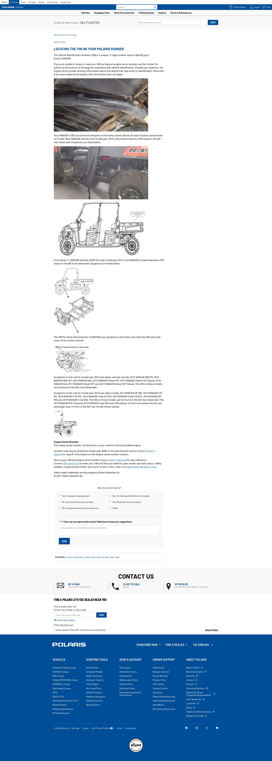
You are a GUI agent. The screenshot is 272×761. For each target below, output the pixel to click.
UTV (103, 557)
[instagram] (197, 728)
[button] (83, 585)
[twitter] (207, 728)
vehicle (70, 557)
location (94, 557)
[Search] (154, 7)
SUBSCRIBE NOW (147, 644)
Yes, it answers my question (76, 495)
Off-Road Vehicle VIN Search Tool (138, 466)
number (87, 557)
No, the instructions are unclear (78, 502)
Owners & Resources (181, 12)
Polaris (4, 2)
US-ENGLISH (201, 644)
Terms (119, 728)
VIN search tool (71, 463)
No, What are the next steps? (126, 502)
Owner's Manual (117, 460)
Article (73, 35)
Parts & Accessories (124, 12)
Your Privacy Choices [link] (100, 728)
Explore (162, 12)
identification (78, 557)
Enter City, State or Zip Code (70, 609)
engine (112, 557)
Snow (23, 2)
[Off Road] (12, 7)
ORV (107, 557)
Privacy (85, 728)
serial (117, 557)
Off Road (14, 2)
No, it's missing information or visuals (130, 495)
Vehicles (85, 12)
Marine (41, 2)
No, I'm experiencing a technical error (80, 508)
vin (65, 557)
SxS (99, 557)
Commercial (52, 2)
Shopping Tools (102, 12)
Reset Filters (211, 630)
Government (65, 2)
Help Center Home (61, 35)
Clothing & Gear (146, 12)
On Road (32, 2)
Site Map (75, 728)
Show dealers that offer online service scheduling (80, 630)
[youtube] (217, 728)
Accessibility (130, 728)
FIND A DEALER (174, 644)
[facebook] (186, 728)
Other (115, 508)
